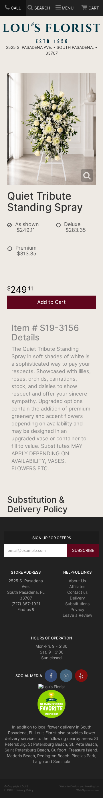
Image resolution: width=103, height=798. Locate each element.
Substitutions (77, 603)
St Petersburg (41, 744)
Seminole (61, 761)
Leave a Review (77, 615)
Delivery (77, 597)
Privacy (77, 609)
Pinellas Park (83, 755)
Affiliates (77, 586)
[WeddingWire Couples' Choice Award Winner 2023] (51, 686)
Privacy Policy (25, 790)
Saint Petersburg (20, 749)
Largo (38, 761)
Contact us (77, 592)
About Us (77, 580)
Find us (24, 609)
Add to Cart (51, 302)
